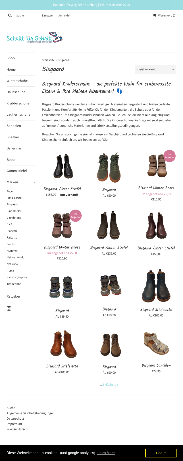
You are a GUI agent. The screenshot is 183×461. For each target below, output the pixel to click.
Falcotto (12, 237)
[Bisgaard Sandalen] (156, 343)
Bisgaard (12, 204)
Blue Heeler (14, 211)
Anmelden (64, 15)
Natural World (16, 257)
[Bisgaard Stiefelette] (156, 286)
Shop (11, 58)
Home (11, 69)
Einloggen (48, 15)
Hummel (12, 251)
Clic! (9, 224)
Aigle (10, 191)
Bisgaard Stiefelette (156, 310)
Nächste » (111, 384)
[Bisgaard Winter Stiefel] (62, 166)
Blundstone (14, 218)
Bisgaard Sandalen (156, 366)
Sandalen (14, 125)
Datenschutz (15, 418)
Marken (21, 182)
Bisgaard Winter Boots (156, 188)
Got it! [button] (161, 453)
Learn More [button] (106, 453)
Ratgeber (13, 296)
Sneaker (13, 137)
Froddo (11, 244)
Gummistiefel (17, 170)
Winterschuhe (17, 80)
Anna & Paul (14, 198)
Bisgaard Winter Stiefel (62, 189)
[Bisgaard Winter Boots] (156, 166)
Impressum (14, 424)
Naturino (12, 264)
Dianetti (12, 231)
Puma (10, 271)
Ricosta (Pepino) (17, 277)
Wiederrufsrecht (18, 429)
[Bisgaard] (109, 167)
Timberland (14, 284)
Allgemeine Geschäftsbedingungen (30, 413)
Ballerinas (14, 148)
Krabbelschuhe (18, 103)
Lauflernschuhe (18, 114)
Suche (11, 408)
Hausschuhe (16, 92)
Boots (11, 159)
